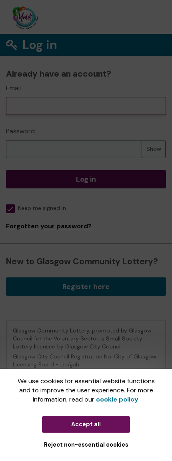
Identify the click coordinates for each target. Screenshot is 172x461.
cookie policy (117, 399)
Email (13, 88)
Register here (86, 286)
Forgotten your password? (49, 226)
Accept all (86, 424)
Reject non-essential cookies (86, 444)
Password (20, 131)
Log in (86, 179)
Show (153, 148)
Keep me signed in (42, 208)
